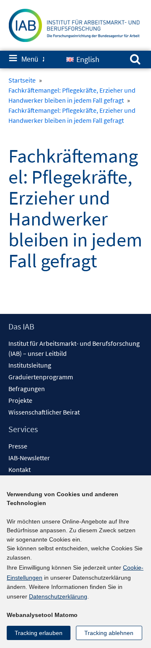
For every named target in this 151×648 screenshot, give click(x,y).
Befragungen (26, 388)
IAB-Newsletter (29, 458)
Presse (17, 446)
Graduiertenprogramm (40, 377)
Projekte (20, 400)
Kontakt (19, 469)
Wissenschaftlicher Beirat (44, 412)
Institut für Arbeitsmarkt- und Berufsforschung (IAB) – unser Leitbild (74, 348)
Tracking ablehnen (108, 633)
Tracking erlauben (38, 633)
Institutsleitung (29, 365)
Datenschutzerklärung (58, 596)
